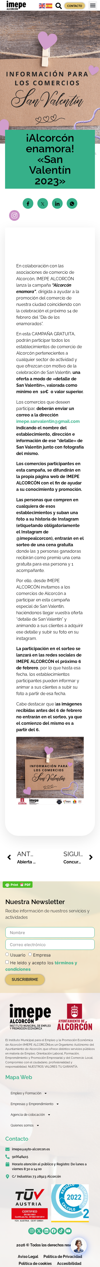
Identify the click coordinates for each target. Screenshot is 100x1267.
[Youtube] (68, 1231)
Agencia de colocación (28, 1115)
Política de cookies (35, 1263)
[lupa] (58, 6)
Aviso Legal (28, 1256)
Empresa (42, 955)
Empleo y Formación (26, 1093)
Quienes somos (22, 1125)
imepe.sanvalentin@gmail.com (48, 421)
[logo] (30, 1017)
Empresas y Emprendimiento (32, 1104)
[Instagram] (31, 1231)
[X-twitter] (38, 1231)
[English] (42, 5)
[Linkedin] (46, 1231)
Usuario (18, 955)
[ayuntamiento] (74, 1017)
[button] (92, 5)
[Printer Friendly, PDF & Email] (18, 886)
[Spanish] (49, 5)
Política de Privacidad (62, 1256)
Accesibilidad (69, 1263)
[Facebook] (53, 1231)
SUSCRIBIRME (25, 979)
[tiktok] (61, 1231)
